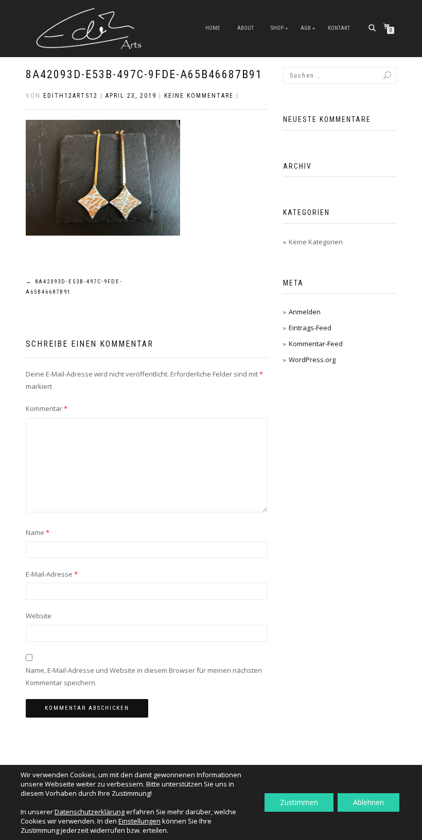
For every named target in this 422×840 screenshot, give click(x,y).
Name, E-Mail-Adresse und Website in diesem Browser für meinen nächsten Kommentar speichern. (144, 676)
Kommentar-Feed (316, 343)
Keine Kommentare (199, 95)
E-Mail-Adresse (52, 574)
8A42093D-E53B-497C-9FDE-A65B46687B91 (144, 74)
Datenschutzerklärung (90, 811)
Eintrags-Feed (310, 327)
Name (37, 532)
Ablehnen (368, 802)
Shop (277, 28)
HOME (212, 28)
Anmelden (305, 311)
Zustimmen (299, 802)
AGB (306, 28)
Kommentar (46, 408)
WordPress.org (312, 359)
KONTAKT (339, 28)
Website (38, 615)
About (245, 28)
